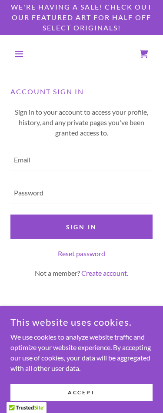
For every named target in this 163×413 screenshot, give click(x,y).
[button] (21, 54)
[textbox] (81, 160)
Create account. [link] (104, 273)
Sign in (81, 227)
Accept (81, 392)
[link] (144, 54)
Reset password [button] (81, 253)
